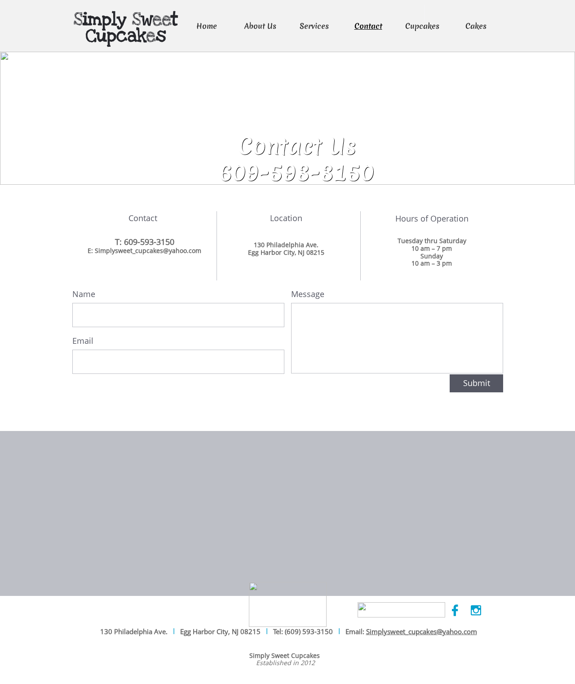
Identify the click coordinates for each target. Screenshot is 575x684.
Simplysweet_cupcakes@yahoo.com (421, 631)
